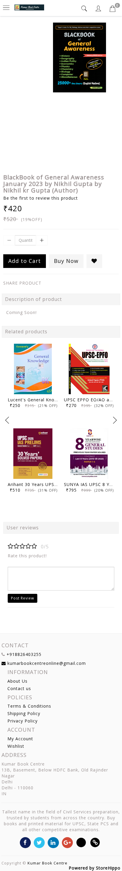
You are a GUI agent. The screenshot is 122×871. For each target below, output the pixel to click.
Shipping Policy (23, 713)
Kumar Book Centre (48, 863)
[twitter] (39, 842)
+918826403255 (24, 654)
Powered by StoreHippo (95, 868)
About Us (17, 681)
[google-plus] (67, 842)
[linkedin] (53, 842)
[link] (95, 842)
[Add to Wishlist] (94, 261)
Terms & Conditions (29, 706)
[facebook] (25, 842)
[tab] (85, 8)
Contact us (19, 688)
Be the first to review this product (40, 198)
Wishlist (15, 746)
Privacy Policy (22, 721)
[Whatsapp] (81, 842)
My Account (20, 738)
